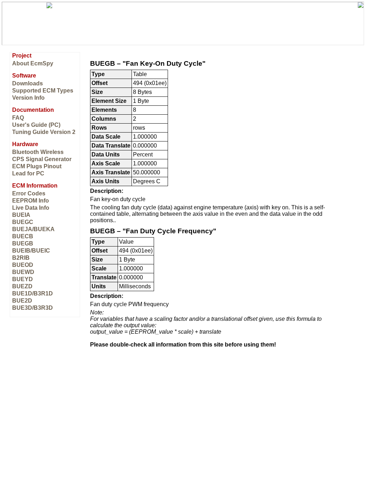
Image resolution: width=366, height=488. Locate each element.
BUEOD (22, 265)
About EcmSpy (32, 63)
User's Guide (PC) (36, 125)
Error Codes (28, 193)
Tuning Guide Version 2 (43, 132)
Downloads (27, 83)
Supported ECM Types (42, 91)
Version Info (28, 98)
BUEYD (22, 279)
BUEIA (21, 215)
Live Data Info (30, 208)
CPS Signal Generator (41, 159)
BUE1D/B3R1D (32, 293)
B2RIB (21, 258)
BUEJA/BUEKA (33, 229)
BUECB (22, 236)
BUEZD (22, 286)
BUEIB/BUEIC (31, 251)
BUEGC (22, 222)
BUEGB (22, 243)
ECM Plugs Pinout (36, 166)
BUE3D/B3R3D (32, 308)
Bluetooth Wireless (38, 152)
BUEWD (23, 272)
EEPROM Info (30, 201)
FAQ (18, 118)
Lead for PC (28, 173)
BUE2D (22, 301)
